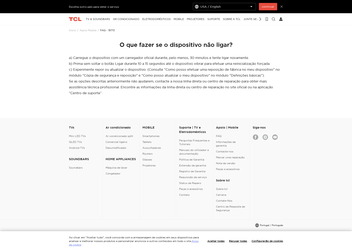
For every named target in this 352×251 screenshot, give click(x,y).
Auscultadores (151, 147)
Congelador (113, 173)
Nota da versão (225, 163)
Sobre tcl (222, 189)
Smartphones (151, 136)
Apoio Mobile (88, 30)
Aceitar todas (216, 241)
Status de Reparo (190, 183)
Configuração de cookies (267, 241)
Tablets (146, 142)
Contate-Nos (224, 200)
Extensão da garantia (192, 165)
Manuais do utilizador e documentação (194, 151)
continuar (268, 6)
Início (72, 30)
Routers (147, 153)
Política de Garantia (191, 159)
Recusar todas (238, 241)
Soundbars (76, 167)
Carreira (221, 194)
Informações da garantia (226, 143)
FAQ (218, 136)
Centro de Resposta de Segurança (230, 208)
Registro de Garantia (192, 171)
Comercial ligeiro (116, 142)
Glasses (147, 159)
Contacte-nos (224, 151)
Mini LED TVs (77, 136)
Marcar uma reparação (230, 157)
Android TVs (77, 147)
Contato (184, 194)
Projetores (149, 165)
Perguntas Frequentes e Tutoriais (194, 142)
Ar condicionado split (119, 136)
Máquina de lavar (116, 167)
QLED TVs (75, 142)
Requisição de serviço (193, 177)
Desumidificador (116, 147)
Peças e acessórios (191, 189)
